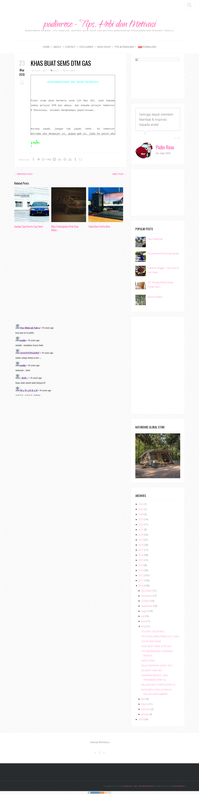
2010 (140, 585)
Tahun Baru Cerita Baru (99, 226)
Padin (37, 70)
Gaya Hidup (104, 46)
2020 (140, 534)
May (143, 626)
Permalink (70, 70)
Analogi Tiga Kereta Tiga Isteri (28, 226)
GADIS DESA (148, 660)
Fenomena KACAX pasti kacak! (163, 253)
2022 (140, 524)
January (145, 714)
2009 (140, 719)
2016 (140, 555)
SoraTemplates (178, 786)
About (57, 46)
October (145, 600)
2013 (140, 570)
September (146, 606)
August (144, 611)
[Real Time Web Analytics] (105, 792)
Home (46, 46)
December (146, 590)
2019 (140, 539)
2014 (140, 565)
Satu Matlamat (155, 239)
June (143, 621)
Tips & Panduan (124, 46)
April (143, 699)
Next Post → (119, 174)
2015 (140, 560)
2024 (140, 514)
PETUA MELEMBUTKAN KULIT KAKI (160, 636)
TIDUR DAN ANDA (151, 641)
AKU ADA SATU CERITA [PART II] (158, 684)
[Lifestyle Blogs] (94, 792)
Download (149, 46)
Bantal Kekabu (154, 296)
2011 (140, 580)
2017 (140, 550)
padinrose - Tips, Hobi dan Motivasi (99, 25)
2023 (140, 519)
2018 (140, 544)
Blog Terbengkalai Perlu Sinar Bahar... (65, 228)
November (146, 595)
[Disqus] (70, 278)
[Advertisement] (99, 6)
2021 (140, 529)
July (142, 616)
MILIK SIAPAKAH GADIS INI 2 (157, 665)
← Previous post (23, 174)
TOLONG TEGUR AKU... (153, 631)
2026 (140, 504)
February (145, 709)
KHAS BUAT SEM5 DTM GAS (61, 63)
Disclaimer (86, 46)
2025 (140, 509)
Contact (70, 46)
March (144, 704)
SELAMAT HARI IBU (151, 670)
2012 (140, 575)
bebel (56, 70)
